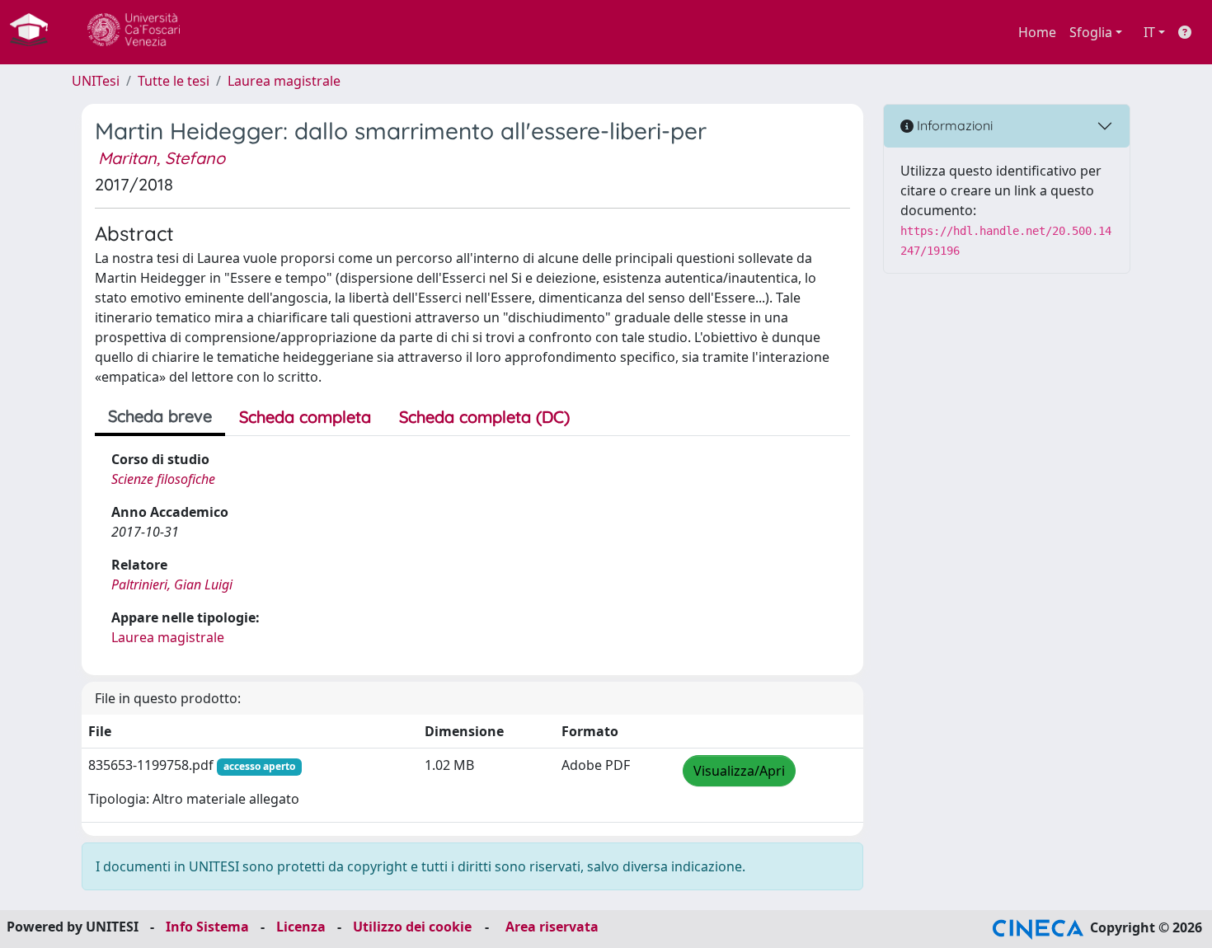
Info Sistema (207, 926)
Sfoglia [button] (1090, 32)
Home (1037, 32)
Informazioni (953, 125)
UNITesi (96, 81)
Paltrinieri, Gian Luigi (172, 584)
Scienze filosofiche (163, 479)
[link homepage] (35, 32)
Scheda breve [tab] (160, 416)
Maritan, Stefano (161, 158)
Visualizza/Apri (739, 771)
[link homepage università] (133, 32)
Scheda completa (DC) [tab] (484, 416)
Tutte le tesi (173, 81)
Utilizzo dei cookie (412, 926)
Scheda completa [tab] (305, 416)
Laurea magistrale (284, 81)
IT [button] (1149, 32)
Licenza (301, 926)
